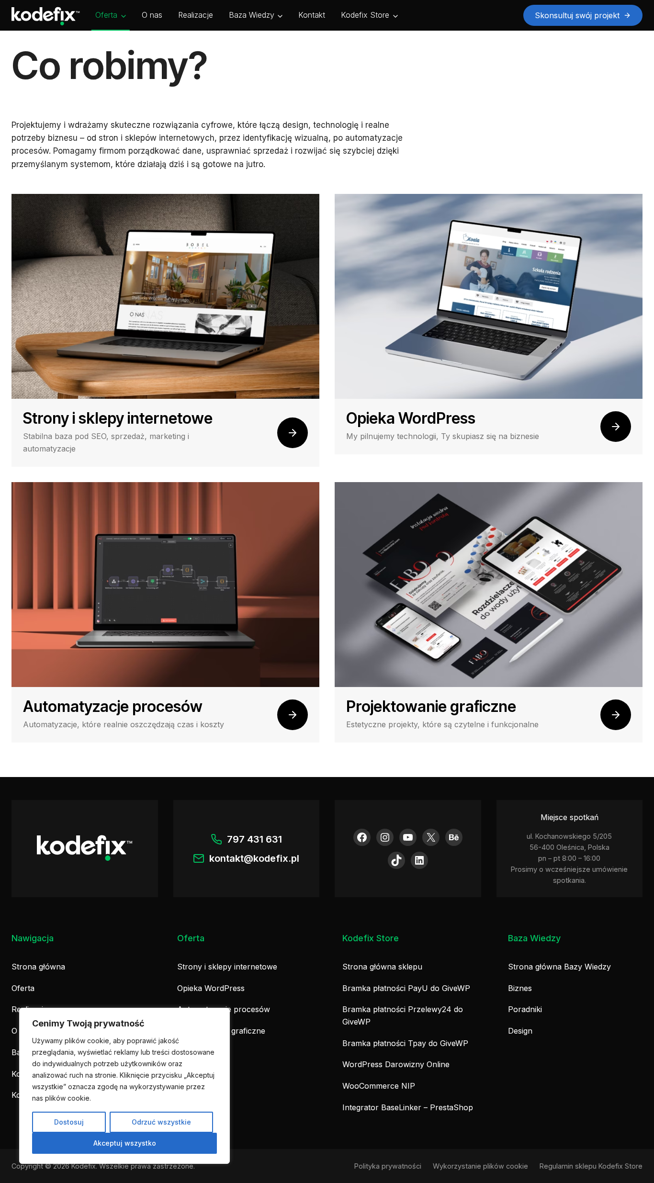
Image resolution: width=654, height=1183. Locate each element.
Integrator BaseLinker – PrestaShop (407, 1107)
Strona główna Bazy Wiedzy (559, 966)
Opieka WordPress (211, 988)
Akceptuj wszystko (124, 1143)
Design (520, 1031)
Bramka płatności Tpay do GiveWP (405, 1043)
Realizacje (195, 15)
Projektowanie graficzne (221, 1031)
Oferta (106, 15)
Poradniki (525, 1009)
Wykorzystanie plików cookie (480, 1166)
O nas (152, 15)
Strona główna (38, 966)
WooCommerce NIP (378, 1086)
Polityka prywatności (387, 1166)
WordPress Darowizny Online (396, 1064)
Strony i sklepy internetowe (227, 966)
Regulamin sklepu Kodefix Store (591, 1166)
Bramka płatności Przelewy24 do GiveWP (402, 1015)
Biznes (520, 988)
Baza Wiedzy (251, 15)
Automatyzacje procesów (223, 1009)
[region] (124, 1086)
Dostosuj (69, 1122)
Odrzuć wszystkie (161, 1122)
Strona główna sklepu (382, 966)
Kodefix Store (365, 15)
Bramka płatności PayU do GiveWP (406, 988)
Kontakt (311, 15)
